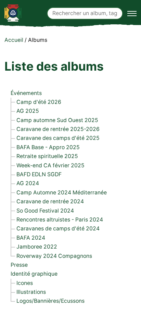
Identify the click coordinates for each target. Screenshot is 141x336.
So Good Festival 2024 (45, 210)
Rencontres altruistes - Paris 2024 (59, 219)
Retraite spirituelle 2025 (47, 156)
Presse (19, 265)
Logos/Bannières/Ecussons (50, 301)
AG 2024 (27, 183)
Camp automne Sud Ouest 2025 (57, 120)
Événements (26, 93)
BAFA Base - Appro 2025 (48, 147)
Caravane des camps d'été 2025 (58, 138)
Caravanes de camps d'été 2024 (58, 228)
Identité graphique (34, 274)
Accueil (13, 40)
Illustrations (31, 292)
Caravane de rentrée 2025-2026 (58, 129)
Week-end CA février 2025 (50, 165)
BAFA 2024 (30, 238)
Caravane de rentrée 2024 (50, 201)
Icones (24, 283)
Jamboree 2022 (36, 246)
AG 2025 (27, 111)
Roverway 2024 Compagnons (54, 256)
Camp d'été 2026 (38, 102)
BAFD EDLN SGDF (39, 174)
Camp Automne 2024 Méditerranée (61, 192)
